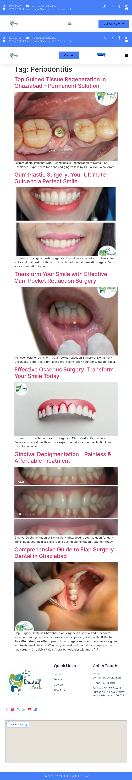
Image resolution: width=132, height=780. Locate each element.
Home (57, 674)
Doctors (59, 684)
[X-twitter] (18, 709)
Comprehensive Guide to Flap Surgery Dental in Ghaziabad (64, 552)
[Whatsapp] (23, 709)
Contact (59, 695)
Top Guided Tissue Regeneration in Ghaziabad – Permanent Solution (60, 82)
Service (58, 679)
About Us (59, 690)
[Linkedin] (35, 709)
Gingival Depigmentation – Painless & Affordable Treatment (62, 457)
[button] (70, 23)
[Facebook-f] (6, 709)
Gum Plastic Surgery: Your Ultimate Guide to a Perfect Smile (60, 177)
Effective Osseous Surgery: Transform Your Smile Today (64, 372)
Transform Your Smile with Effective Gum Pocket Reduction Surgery (60, 277)
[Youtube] (29, 709)
